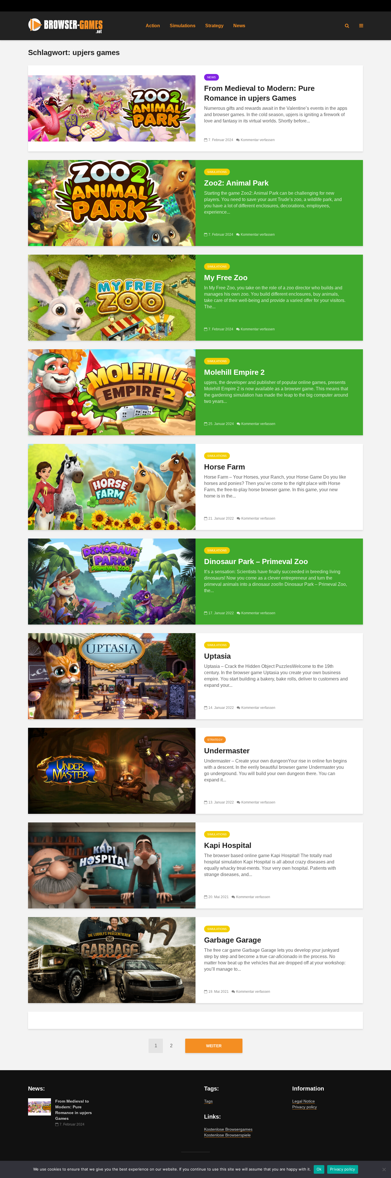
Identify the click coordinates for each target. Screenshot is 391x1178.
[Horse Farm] (112, 486)
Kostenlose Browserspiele (227, 1135)
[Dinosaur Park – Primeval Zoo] (112, 581)
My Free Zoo (226, 277)
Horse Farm (224, 467)
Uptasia (217, 656)
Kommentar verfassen (258, 140)
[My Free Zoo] (112, 297)
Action (153, 25)
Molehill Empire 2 (234, 372)
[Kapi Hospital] (112, 865)
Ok (319, 1169)
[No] (384, 1169)
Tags (208, 1101)
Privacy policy (304, 1107)
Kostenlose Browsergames (228, 1129)
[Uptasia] (112, 675)
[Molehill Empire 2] (112, 391)
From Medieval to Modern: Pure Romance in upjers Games (259, 93)
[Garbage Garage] (112, 959)
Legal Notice (303, 1101)
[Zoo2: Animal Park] (112, 202)
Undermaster (227, 750)
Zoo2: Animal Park (236, 183)
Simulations (183, 25)
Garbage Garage (232, 940)
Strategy (214, 25)
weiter (214, 1046)
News (239, 25)
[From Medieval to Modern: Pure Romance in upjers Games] (112, 108)
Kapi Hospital (227, 845)
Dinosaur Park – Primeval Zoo (256, 561)
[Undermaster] (112, 770)
